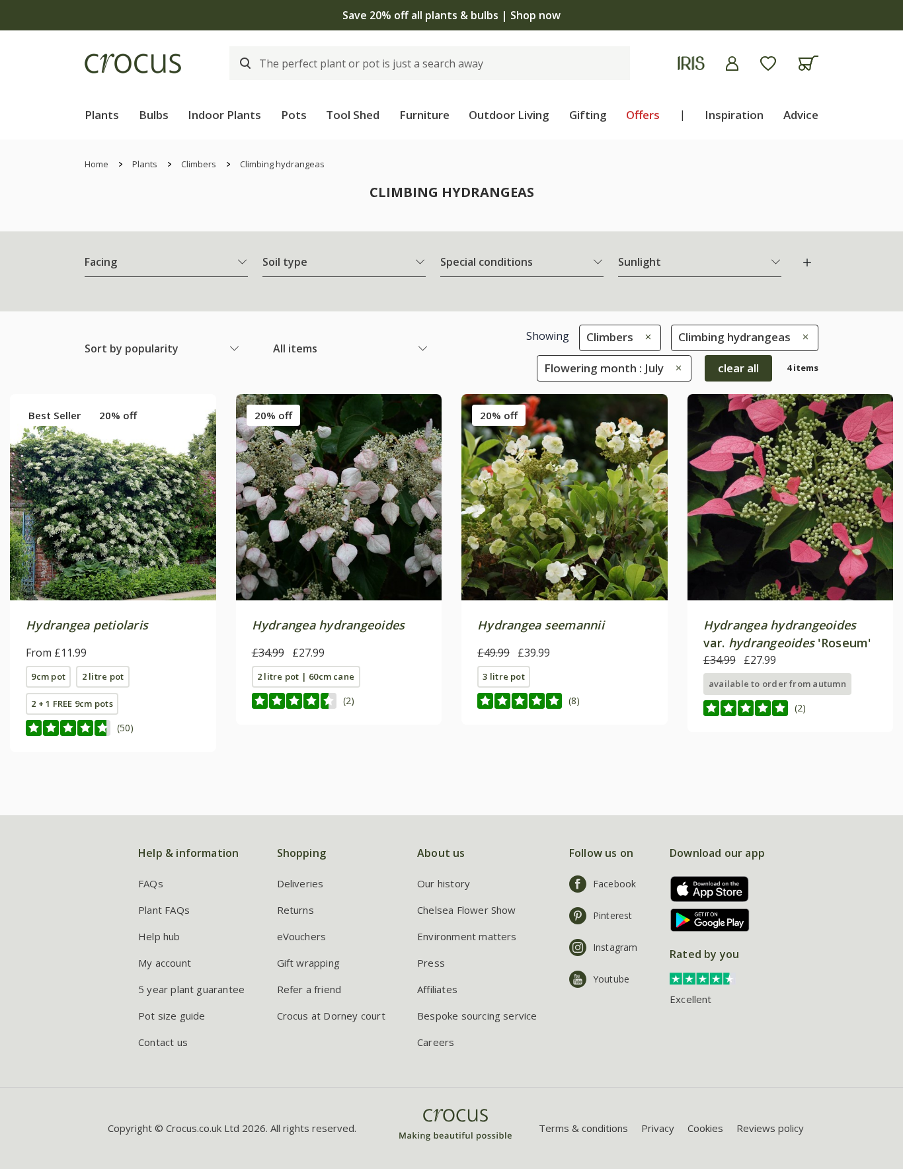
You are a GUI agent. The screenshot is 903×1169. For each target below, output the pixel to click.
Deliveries (300, 883)
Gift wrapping (308, 962)
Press (431, 962)
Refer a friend (309, 989)
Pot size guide (172, 1015)
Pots (294, 114)
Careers (435, 1042)
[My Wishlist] (768, 63)
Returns (295, 909)
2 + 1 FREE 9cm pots (71, 703)
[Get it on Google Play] (705, 920)
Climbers (198, 164)
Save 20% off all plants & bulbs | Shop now (451, 15)
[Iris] (691, 63)
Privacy (657, 1128)
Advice (800, 114)
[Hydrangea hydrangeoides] (339, 497)
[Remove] (645, 336)
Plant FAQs (164, 909)
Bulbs (154, 114)
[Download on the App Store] (705, 889)
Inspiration (734, 114)
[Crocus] (133, 63)
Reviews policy (770, 1128)
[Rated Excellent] (703, 978)
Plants (102, 114)
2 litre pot (103, 676)
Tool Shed (352, 114)
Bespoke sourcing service (477, 1015)
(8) (574, 700)
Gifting (588, 114)
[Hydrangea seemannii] (564, 497)
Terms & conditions (583, 1128)
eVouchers (302, 936)
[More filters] (807, 262)
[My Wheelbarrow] (808, 63)
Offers (643, 114)
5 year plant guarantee (191, 989)
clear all (738, 368)
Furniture (424, 114)
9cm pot (48, 676)
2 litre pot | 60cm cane (305, 676)
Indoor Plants (224, 114)
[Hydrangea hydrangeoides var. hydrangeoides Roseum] (790, 497)
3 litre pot (504, 676)
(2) (348, 700)
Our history (443, 883)
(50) (125, 727)
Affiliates (437, 989)
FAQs (150, 883)
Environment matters (467, 936)
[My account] (732, 63)
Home (96, 164)
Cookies (705, 1128)
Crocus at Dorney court (331, 1015)
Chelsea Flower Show (466, 909)
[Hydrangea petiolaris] (113, 497)
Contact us (163, 1042)
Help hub (159, 936)
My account (164, 962)
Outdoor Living (509, 114)
